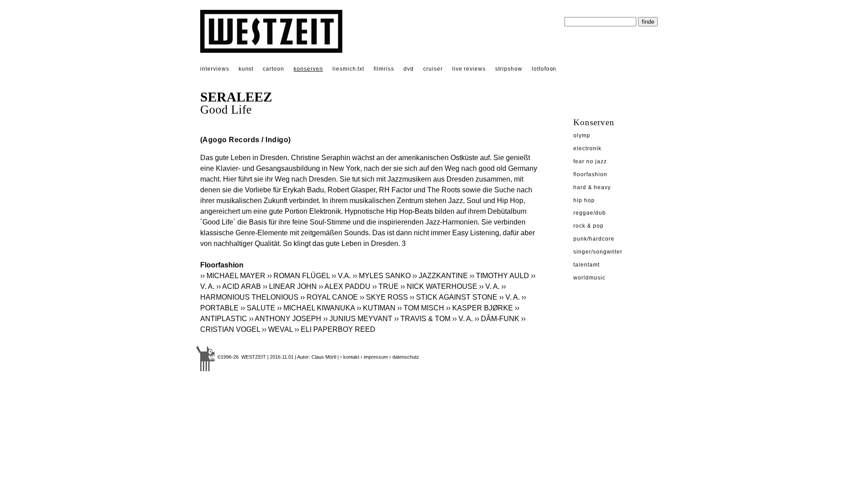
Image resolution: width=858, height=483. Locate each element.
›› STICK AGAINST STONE (453, 297)
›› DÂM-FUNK (497, 318)
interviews (214, 69)
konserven (308, 69)
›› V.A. (341, 276)
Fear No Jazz (590, 161)
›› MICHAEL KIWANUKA (316, 308)
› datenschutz (404, 357)
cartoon (273, 69)
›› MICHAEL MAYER (232, 276)
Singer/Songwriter (597, 251)
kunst (246, 69)
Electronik (587, 148)
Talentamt (586, 264)
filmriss (384, 69)
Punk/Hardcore (593, 239)
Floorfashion (590, 174)
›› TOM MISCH (420, 308)
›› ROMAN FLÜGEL (298, 276)
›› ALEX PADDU (344, 286)
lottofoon (544, 69)
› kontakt (349, 357)
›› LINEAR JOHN (290, 286)
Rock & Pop (588, 226)
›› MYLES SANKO (382, 276)
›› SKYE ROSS (384, 297)
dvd (409, 69)
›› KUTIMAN (376, 308)
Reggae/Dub (589, 213)
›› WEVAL (277, 329)
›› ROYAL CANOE (329, 297)
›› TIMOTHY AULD (499, 276)
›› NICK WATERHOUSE (438, 286)
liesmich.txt (348, 69)
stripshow (508, 69)
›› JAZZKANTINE (440, 276)
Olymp (581, 135)
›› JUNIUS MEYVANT (357, 318)
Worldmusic (589, 277)
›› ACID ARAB (238, 286)
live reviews (469, 69)
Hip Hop (584, 200)
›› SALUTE (257, 308)
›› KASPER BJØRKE (479, 308)
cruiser (433, 69)
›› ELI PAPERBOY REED (334, 329)
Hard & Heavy (592, 187)
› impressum (374, 357)
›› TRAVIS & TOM (422, 318)
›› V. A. (489, 286)
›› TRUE (385, 286)
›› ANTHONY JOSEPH (285, 318)
